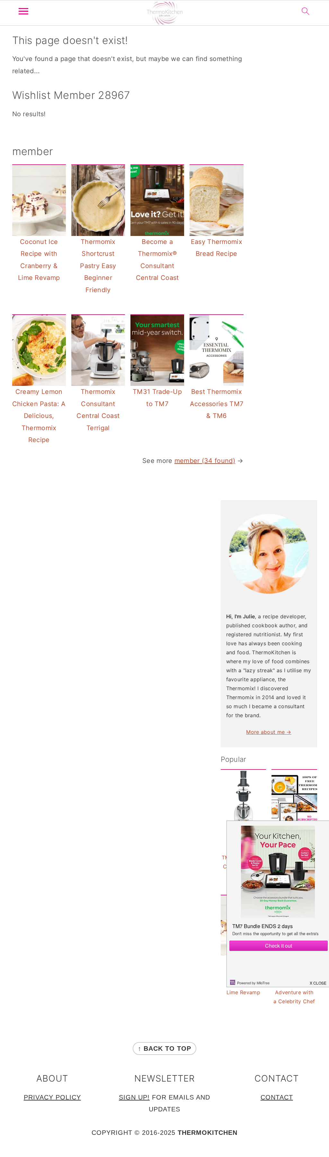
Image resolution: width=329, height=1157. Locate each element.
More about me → (268, 732)
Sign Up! (134, 1097)
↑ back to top (164, 1048)
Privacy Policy (52, 1097)
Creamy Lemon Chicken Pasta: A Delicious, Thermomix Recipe (39, 416)
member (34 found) (204, 461)
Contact (277, 1097)
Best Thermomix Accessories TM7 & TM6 (217, 404)
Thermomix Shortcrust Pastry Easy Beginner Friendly (98, 266)
